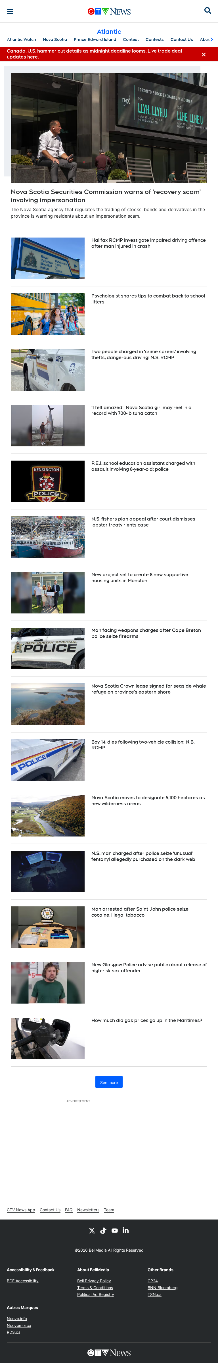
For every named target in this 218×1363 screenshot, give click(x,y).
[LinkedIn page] (126, 1230)
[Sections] (10, 11)
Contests (155, 39)
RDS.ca (13, 1332)
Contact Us (182, 39)
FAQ (69, 1209)
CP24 (153, 1280)
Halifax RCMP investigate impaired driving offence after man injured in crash (148, 243)
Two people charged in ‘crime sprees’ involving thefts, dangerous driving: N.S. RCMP (143, 354)
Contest (131, 39)
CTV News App (21, 1209)
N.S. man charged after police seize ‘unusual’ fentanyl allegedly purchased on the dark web (143, 856)
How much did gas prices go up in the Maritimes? (146, 1020)
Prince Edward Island (95, 39)
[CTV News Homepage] (109, 11)
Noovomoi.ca (19, 1325)
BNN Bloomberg (163, 1287)
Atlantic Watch (21, 39)
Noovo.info (17, 1318)
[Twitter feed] (92, 1230)
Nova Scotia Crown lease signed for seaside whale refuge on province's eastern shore (148, 689)
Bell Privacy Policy (94, 1280)
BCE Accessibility (23, 1280)
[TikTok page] (103, 1230)
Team (109, 1209)
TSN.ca (155, 1294)
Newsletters (88, 1209)
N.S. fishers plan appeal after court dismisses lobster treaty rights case (143, 522)
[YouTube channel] (114, 1230)
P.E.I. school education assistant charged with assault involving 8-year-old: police (143, 466)
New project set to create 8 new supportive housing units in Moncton (139, 577)
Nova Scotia (55, 39)
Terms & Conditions (95, 1287)
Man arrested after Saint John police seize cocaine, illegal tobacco (139, 912)
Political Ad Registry (95, 1294)
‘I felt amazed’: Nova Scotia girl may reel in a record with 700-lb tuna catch (141, 410)
